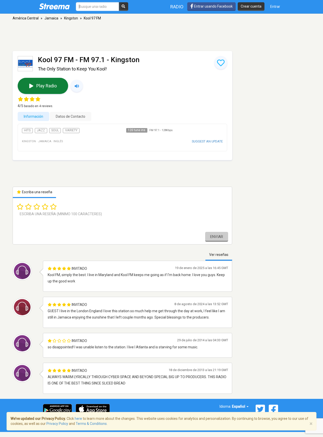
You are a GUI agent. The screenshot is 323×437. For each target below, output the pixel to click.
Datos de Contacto (70, 116)
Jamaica (51, 18)
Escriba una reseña (36, 192)
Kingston (71, 18)
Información (33, 116)
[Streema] (54, 6)
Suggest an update (207, 141)
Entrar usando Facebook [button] (213, 6)
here (78, 419)
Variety (71, 130)
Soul (55, 130)
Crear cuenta (251, 6)
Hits (27, 130)
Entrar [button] (275, 7)
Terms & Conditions (91, 424)
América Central (26, 18)
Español (239, 406)
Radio (176, 6)
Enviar (216, 236)
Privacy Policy (57, 424)
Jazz (41, 130)
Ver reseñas (218, 255)
